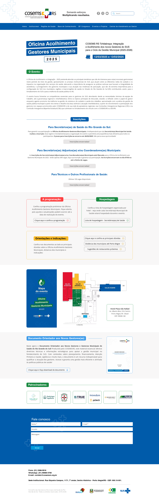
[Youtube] (107, 13)
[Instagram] (102, 13)
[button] (34, 26)
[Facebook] (98, 13)
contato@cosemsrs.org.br (46, 475)
